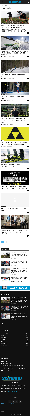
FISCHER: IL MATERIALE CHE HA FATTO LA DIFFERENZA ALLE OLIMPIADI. (14, 143)
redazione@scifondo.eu (12, 391)
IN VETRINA (4, 23)
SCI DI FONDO (4, 72)
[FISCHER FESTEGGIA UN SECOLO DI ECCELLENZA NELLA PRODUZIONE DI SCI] (15, 110)
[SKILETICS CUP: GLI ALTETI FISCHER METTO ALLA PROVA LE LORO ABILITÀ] (15, 178)
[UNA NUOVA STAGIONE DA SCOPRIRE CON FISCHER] (15, 200)
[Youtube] (20, 401)
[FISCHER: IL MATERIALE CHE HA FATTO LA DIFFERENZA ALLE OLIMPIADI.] (15, 134)
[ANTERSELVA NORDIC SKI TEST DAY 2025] (15, 66)
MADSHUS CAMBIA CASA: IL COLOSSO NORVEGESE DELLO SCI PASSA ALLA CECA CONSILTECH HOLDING (19, 263)
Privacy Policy (4, 403)
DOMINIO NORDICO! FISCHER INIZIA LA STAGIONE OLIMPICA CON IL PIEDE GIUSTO (14, 53)
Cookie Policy (12, 403)
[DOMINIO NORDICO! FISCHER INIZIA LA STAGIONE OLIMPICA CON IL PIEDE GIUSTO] (15, 43)
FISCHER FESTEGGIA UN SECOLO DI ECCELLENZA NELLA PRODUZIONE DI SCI (13, 120)
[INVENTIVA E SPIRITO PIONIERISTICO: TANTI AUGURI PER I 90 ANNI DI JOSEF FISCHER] (15, 222)
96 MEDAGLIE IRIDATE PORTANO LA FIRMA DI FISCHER (13, 165)
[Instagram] (13, 401)
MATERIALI (4, 48)
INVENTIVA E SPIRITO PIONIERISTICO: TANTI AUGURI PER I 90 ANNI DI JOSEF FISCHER (14, 232)
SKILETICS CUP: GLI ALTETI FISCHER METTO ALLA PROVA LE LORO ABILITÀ (14, 187)
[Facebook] (10, 401)
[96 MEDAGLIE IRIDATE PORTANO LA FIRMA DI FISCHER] (15, 156)
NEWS (3, 140)
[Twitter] (16, 401)
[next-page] (11, 242)
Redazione (3, 32)
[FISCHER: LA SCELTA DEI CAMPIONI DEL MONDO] (15, 88)
